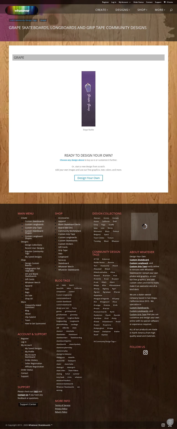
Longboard (63, 256)
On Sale (28, 295)
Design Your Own (88, 178)
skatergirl (60, 367)
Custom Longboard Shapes (34, 237)
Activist (106, 218)
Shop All (29, 298)
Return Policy (61, 412)
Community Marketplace (69, 231)
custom (116, 279)
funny (74, 308)
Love (102, 228)
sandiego (74, 324)
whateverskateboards (64, 384)
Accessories (63, 218)
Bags (27, 292)
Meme (110, 228)
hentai (117, 292)
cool (107, 279)
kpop (95, 228)
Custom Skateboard (139, 260)
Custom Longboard (139, 263)
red (107, 318)
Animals (115, 218)
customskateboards (64, 305)
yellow (105, 334)
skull (118, 321)
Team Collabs (99, 238)
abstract (106, 259)
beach (71, 285)
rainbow (98, 318)
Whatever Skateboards (68, 269)
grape (43, 20)
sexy (114, 318)
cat (116, 275)
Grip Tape (62, 250)
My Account (123, 2)
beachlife (59, 288)
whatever (78, 377)
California (78, 288)
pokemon (98, 315)
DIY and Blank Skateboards (31, 275)
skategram (60, 357)
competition (61, 291)
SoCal (67, 374)
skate (74, 328)
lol (96, 302)
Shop (141, 10)
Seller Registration (33, 363)
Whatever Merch (32, 282)
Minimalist (98, 231)
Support (158, 2)
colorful (98, 279)
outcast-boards (101, 312)
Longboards (74, 321)
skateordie (60, 360)
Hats (27, 289)
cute (96, 282)
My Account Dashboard (30, 355)
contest (72, 291)
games (59, 311)
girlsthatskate (61, 314)
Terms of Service (62, 405)
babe (64, 285)
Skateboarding (76, 337)
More (159, 10)
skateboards (61, 344)
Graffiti (111, 224)
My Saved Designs (33, 256)
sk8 (57, 328)
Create (100, 10)
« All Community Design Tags (23, 20)
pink (112, 312)
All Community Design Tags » (105, 341)
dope (97, 285)
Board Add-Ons (65, 227)
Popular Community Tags (34, 252)
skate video (60, 370)
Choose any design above (72, 160)
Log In (113, 2)
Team (27, 320)
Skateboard (63, 263)
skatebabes (60, 334)
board (97, 275)
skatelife (71, 357)
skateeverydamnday (64, 347)
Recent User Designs (34, 248)
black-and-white (101, 272)
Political (116, 231)
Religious (97, 234)
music (97, 308)
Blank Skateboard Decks (69, 224)
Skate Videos (73, 370)
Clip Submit (30, 317)
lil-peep (116, 298)
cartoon (107, 275)
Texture (111, 238)
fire (104, 285)
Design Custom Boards (32, 264)
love (115, 302)
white (117, 331)
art (57, 285)
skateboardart (61, 337)
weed (97, 331)
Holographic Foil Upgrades (32, 269)
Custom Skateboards (34, 221)
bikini (69, 288)
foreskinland (115, 285)
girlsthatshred (70, 311)
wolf (96, 334)
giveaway (73, 314)
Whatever (115, 241)
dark (104, 282)
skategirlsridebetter (64, 354)
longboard (60, 318)
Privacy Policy (61, 409)
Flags (103, 224)
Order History (31, 360)
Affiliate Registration (34, 366)
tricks (69, 377)
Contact (149, 2)
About (28, 313)
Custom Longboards (34, 224)
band (116, 266)
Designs (121, 10)
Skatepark (72, 360)
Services (62, 260)
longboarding (61, 321)
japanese (98, 295)
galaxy (106, 288)
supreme (107, 325)
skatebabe (70, 331)
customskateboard (63, 298)
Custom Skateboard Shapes (34, 232)
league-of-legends (102, 298)
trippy (111, 328)
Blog (27, 310)
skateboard (73, 334)
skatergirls (71, 367)
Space (106, 234)
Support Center (28, 404)
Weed (106, 241)
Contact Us (23, 395)
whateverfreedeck (63, 380)
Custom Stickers (65, 244)
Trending (97, 241)
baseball (98, 269)
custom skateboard (63, 301)
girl (114, 288)
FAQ (36, 391)
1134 (97, 259)
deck (112, 282)
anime (111, 262)
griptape (107, 292)
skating (59, 374)
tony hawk (60, 377)
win (78, 387)
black (108, 269)
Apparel (28, 285)
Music (107, 231)
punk (108, 315)
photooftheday (62, 324)
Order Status (138, 2)
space (97, 325)
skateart (59, 331)
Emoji (96, 224)
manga (97, 305)
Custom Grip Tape (33, 227)
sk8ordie (65, 328)
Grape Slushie (88, 130)
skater (58, 364)
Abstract (97, 218)
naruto (106, 308)
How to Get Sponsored (35, 323)
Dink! (115, 221)
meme (107, 305)
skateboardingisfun (63, 341)
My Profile (29, 351)
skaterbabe (69, 364)
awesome (105, 266)
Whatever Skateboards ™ (40, 425)
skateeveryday (62, 351)
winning (59, 390)
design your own (62, 308)
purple (117, 315)
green (97, 292)
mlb (115, 305)
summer (76, 374)
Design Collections (33, 245)
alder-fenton (100, 262)
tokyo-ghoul (99, 328)
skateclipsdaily (74, 344)
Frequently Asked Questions (33, 306)
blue (113, 272)
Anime (96, 221)
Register (105, 2)
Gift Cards (29, 279)
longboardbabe (73, 318)
